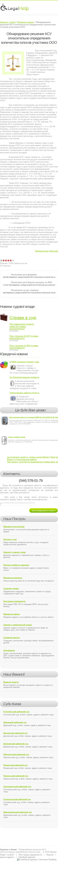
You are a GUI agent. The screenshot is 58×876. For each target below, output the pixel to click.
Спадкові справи (11, 588)
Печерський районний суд (15, 765)
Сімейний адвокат (11, 638)
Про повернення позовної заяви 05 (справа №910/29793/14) (21, 326)
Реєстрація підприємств (14, 601)
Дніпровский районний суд (15, 744)
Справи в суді (22, 317)
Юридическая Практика (46, 251)
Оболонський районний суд (16, 754)
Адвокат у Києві (7, 22)
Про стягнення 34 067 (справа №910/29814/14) (23, 337)
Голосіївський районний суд (16, 712)
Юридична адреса (11, 614)
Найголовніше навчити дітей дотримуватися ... (24, 393)
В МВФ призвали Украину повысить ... (24, 362)
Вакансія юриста (11, 682)
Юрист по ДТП (7, 854)
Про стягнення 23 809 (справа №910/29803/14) (23, 346)
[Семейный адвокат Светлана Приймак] (37, 859)
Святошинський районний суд (17, 787)
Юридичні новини (25, 22)
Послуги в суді (10, 539)
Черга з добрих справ (16, 437)
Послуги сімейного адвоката (16, 565)
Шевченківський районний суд (17, 812)
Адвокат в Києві (8, 849)
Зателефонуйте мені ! (44, 510)
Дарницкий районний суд (14, 722)
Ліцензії (49, 854)
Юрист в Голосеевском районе (22, 459)
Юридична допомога (12, 578)
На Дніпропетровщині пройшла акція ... (24, 377)
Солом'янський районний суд (17, 799)
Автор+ (53, 852)
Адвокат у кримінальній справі (17, 625)
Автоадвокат (9, 650)
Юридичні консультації (13, 527)
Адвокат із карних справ (14, 552)
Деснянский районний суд (15, 733)
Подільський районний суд (15, 776)
